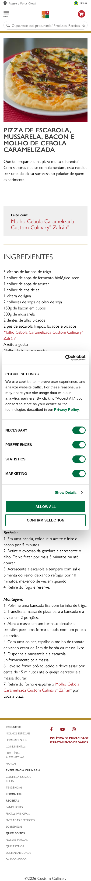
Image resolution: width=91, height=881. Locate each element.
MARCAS (11, 763)
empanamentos (16, 740)
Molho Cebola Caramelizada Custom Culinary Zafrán (42, 224)
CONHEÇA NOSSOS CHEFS (18, 779)
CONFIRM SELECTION (45, 520)
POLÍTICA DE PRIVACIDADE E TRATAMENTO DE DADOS (69, 740)
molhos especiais (18, 733)
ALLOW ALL (45, 506)
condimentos (16, 746)
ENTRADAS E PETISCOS (20, 820)
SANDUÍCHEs (14, 807)
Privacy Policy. (67, 409)
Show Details (66, 492)
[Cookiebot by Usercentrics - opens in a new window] (65, 358)
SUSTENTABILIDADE (18, 852)
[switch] (79, 444)
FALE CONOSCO (16, 859)
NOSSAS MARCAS (17, 839)
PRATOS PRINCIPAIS (18, 813)
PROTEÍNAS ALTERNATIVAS (15, 755)
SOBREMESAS (14, 826)
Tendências (14, 787)
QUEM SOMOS (15, 846)
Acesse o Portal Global (22, 3)
